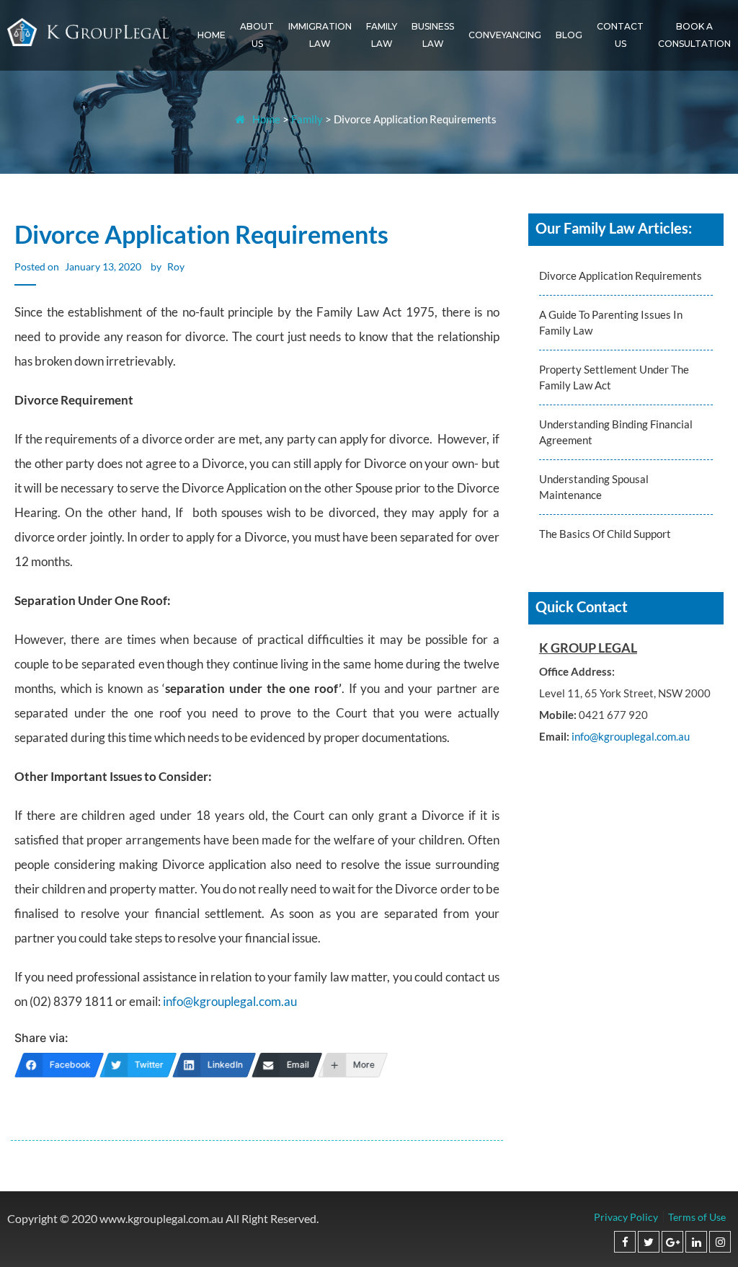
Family (307, 118)
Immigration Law (320, 35)
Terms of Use (697, 1217)
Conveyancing (504, 35)
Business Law (433, 35)
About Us (257, 35)
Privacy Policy (626, 1217)
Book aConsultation (694, 35)
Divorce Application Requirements (620, 275)
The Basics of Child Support (605, 533)
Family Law (381, 35)
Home (211, 35)
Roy (175, 266)
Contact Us (620, 35)
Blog (569, 35)
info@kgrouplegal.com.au (230, 1001)
